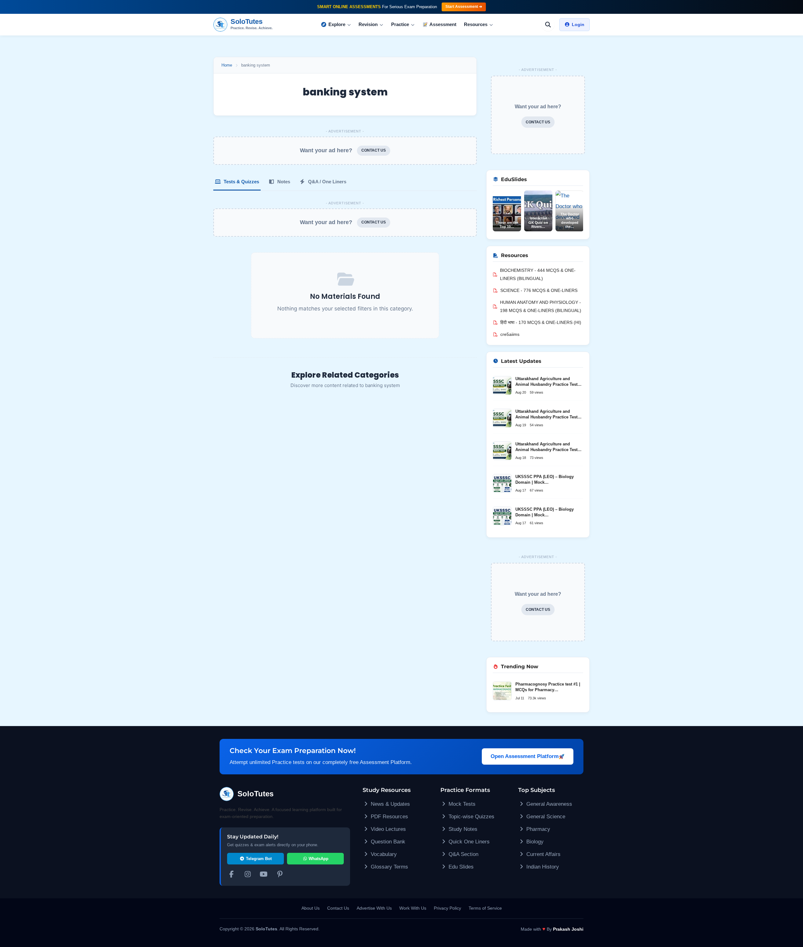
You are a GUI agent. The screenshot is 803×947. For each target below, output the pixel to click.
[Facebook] (231, 875)
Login (578, 24)
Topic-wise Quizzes (470, 817)
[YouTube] (263, 875)
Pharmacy (537, 829)
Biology (534, 842)
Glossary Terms (388, 867)
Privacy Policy (447, 908)
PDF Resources (388, 817)
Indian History (542, 867)
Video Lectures (387, 829)
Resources (475, 24)
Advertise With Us (374, 908)
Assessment (442, 24)
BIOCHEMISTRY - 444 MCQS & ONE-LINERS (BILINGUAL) (538, 274)
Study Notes (462, 829)
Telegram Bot (258, 858)
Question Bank (387, 842)
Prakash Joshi (568, 929)
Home (226, 65)
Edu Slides (460, 867)
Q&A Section (462, 854)
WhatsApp (317, 858)
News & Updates (389, 804)
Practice (400, 24)
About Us (310, 908)
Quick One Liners (468, 842)
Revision (368, 24)
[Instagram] (247, 875)
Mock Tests (461, 804)
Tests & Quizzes (240, 181)
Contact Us (338, 908)
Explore (336, 24)
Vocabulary (383, 854)
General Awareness (548, 804)
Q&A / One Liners (326, 181)
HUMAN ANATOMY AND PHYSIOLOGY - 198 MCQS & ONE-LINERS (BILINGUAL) (540, 306)
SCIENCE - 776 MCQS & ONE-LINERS (538, 290)
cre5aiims (509, 334)
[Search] (548, 24)
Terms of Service (485, 908)
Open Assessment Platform (525, 756)
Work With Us (412, 908)
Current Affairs (543, 854)
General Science (545, 817)
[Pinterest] (280, 875)
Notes (283, 181)
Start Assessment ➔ (463, 6)
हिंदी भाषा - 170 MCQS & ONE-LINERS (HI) (540, 322)
